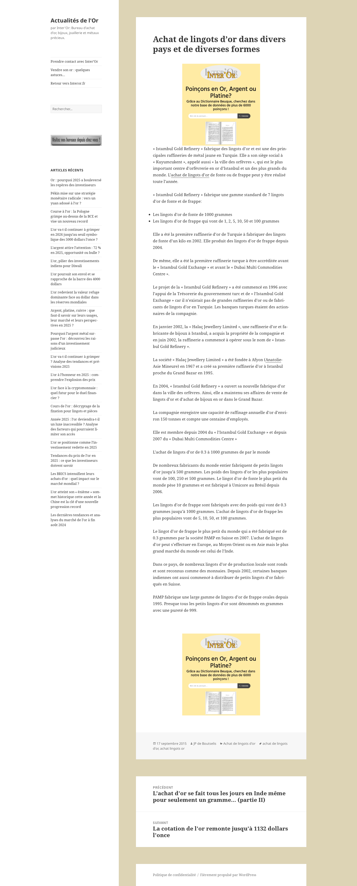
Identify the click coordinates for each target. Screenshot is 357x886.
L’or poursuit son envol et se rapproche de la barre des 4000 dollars (75, 279)
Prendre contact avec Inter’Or (74, 61)
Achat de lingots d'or (239, 743)
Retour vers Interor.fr (68, 83)
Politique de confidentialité (174, 875)
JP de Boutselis (205, 743)
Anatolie (273, 359)
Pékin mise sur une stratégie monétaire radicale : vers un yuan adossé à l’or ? (73, 198)
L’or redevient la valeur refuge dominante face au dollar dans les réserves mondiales (75, 297)
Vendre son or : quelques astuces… (70, 72)
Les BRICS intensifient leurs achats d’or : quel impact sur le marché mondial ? (75, 478)
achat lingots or (172, 748)
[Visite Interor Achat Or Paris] (76, 140)
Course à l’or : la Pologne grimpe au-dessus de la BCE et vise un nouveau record (74, 216)
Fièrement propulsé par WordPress (228, 875)
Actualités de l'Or (74, 20)
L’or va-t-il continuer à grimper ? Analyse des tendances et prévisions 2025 (75, 361)
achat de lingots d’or (190, 175)
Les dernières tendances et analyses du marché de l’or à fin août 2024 (76, 520)
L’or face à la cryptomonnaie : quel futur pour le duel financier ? (74, 393)
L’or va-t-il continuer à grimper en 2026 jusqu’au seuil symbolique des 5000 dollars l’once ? (75, 234)
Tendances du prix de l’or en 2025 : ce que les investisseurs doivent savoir (74, 460)
